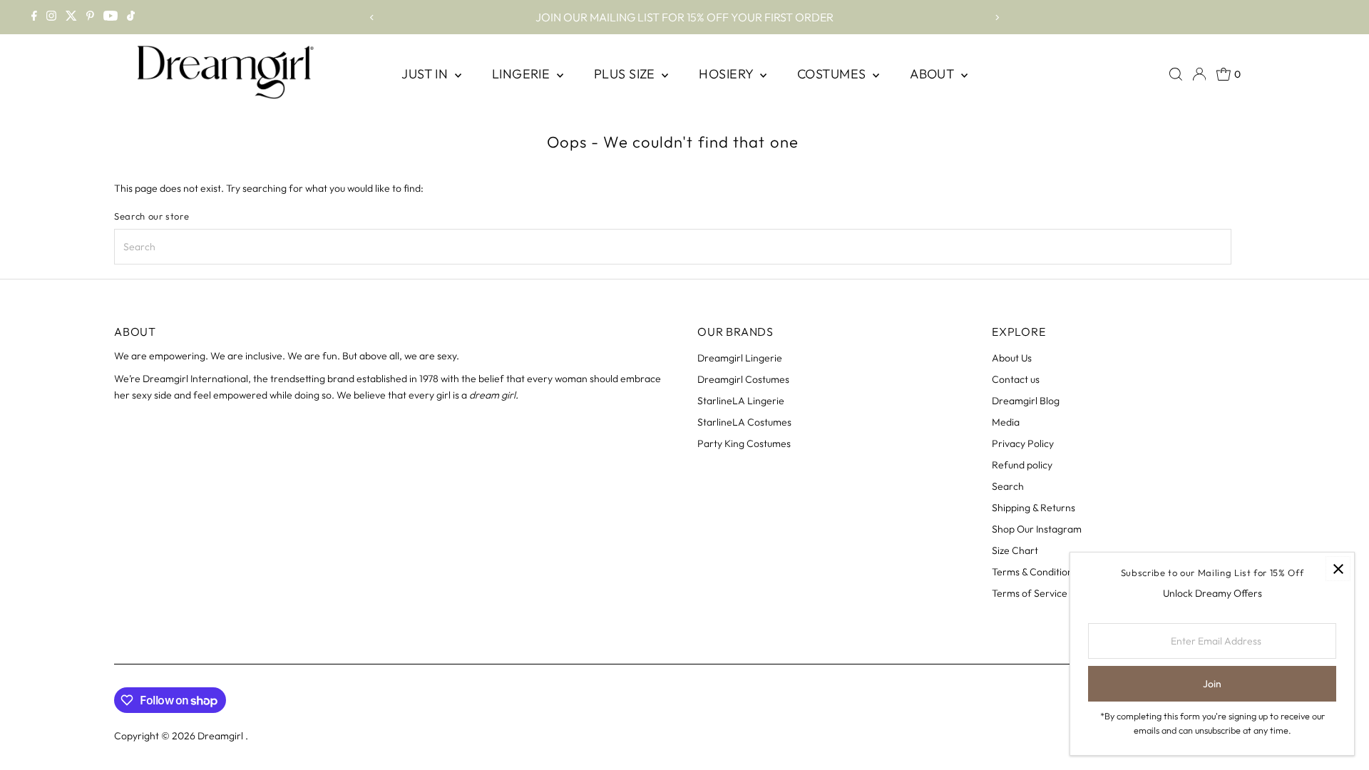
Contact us (1016, 379)
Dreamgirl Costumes (743, 379)
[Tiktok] (130, 17)
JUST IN (426, 74)
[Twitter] (71, 17)
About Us (1012, 357)
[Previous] (373, 17)
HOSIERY (728, 74)
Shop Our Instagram (1037, 529)
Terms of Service (1029, 593)
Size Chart (1015, 550)
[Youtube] (110, 17)
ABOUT (934, 74)
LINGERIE (522, 74)
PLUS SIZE (626, 74)
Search (1008, 486)
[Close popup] (1338, 568)
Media (1006, 422)
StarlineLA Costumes (744, 422)
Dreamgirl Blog (1026, 400)
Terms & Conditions (1034, 571)
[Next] (996, 17)
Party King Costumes (744, 443)
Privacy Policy (1023, 443)
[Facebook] (34, 17)
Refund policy (1022, 464)
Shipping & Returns (1033, 507)
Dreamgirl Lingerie (739, 357)
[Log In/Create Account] (1199, 74)
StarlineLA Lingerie (740, 400)
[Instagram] (51, 17)
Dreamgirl (221, 735)
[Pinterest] (90, 17)
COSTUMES (833, 74)
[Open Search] (1175, 74)
